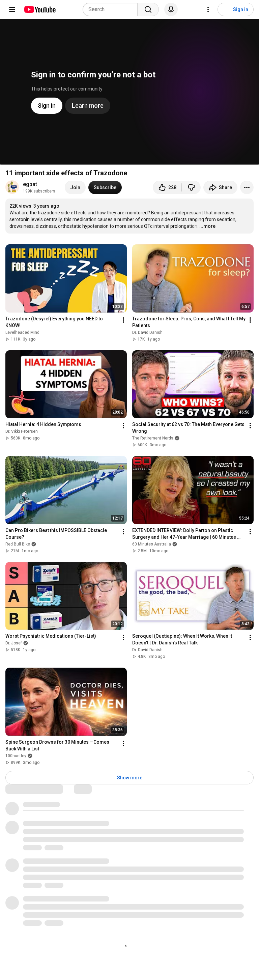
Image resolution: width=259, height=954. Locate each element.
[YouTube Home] (39, 9)
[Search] (148, 9)
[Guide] (12, 9)
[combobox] (112, 9)
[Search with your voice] (171, 9)
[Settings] (208, 9)
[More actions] (247, 187)
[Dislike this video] (191, 187)
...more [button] (207, 226)
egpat (30, 184)
